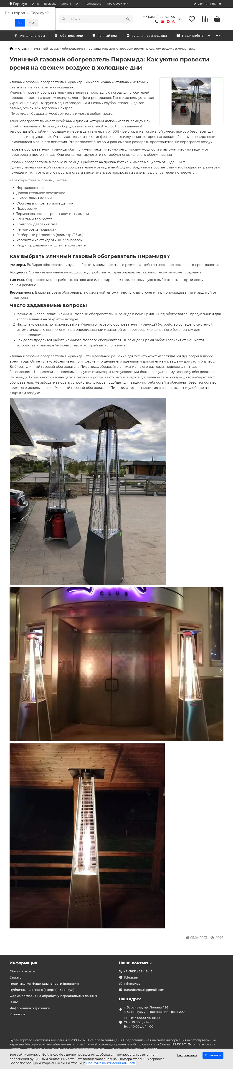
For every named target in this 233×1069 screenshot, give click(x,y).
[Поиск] (127, 19)
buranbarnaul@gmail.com (144, 989)
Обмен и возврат (23, 971)
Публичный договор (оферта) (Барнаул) (42, 989)
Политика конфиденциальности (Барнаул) (44, 983)
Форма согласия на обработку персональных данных (53, 996)
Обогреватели (71, 35)
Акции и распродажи (149, 35)
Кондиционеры (32, 35)
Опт (78, 3)
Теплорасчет (93, 3)
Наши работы (193, 35)
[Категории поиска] (63, 19)
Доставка (50, 3)
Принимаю (213, 1055)
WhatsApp (132, 983)
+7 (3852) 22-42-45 (159, 17)
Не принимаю (187, 1055)
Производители (117, 3)
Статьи (23, 48)
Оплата (66, 3)
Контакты (17, 1014)
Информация (23, 963)
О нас (35, 3)
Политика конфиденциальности (111, 1063)
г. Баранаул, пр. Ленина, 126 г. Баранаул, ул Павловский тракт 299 (154, 1009)
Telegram (131, 977)
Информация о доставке (30, 1008)
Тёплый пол (107, 35)
